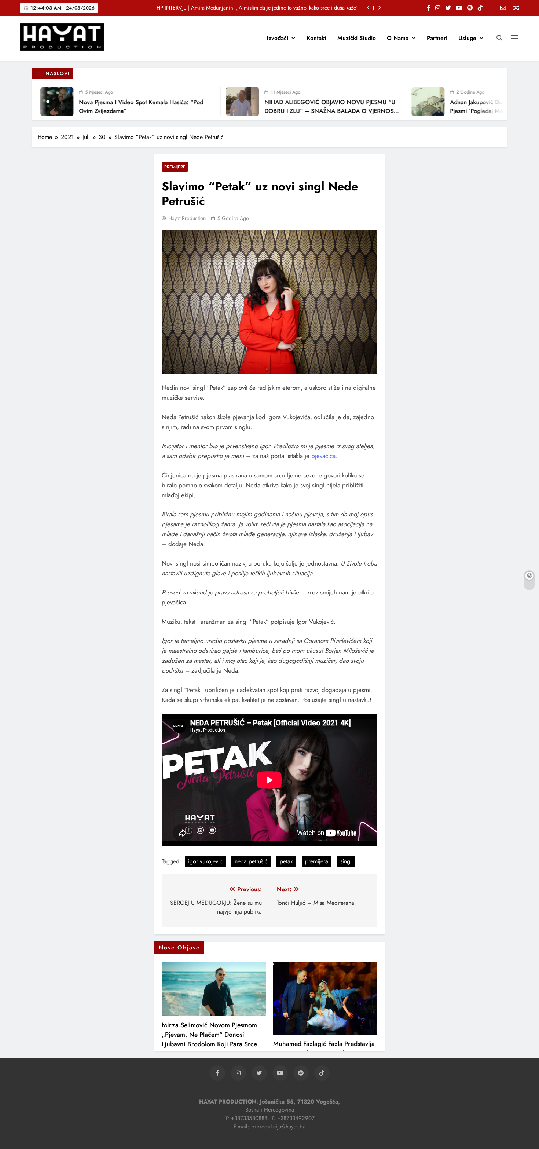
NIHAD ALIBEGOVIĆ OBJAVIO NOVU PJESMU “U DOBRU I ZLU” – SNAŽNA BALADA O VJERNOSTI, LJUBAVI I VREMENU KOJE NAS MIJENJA (315, 111)
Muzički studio (356, 38)
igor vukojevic (205, 861)
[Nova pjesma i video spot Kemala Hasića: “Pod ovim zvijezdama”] (39, 101)
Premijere (175, 167)
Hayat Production (187, 218)
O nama (397, 38)
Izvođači (277, 38)
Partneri (437, 38)
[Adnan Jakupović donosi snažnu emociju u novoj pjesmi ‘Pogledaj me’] (411, 101)
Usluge (467, 38)
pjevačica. (324, 455)
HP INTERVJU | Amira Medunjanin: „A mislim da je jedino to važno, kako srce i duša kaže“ (258, 8)
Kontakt (316, 38)
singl (346, 861)
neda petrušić (251, 861)
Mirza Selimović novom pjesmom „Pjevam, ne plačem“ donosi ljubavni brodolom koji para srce (209, 1034)
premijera (316, 861)
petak (286, 861)
